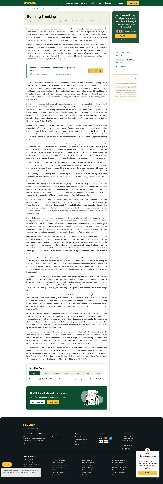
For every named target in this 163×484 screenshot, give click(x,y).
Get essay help (54, 255)
